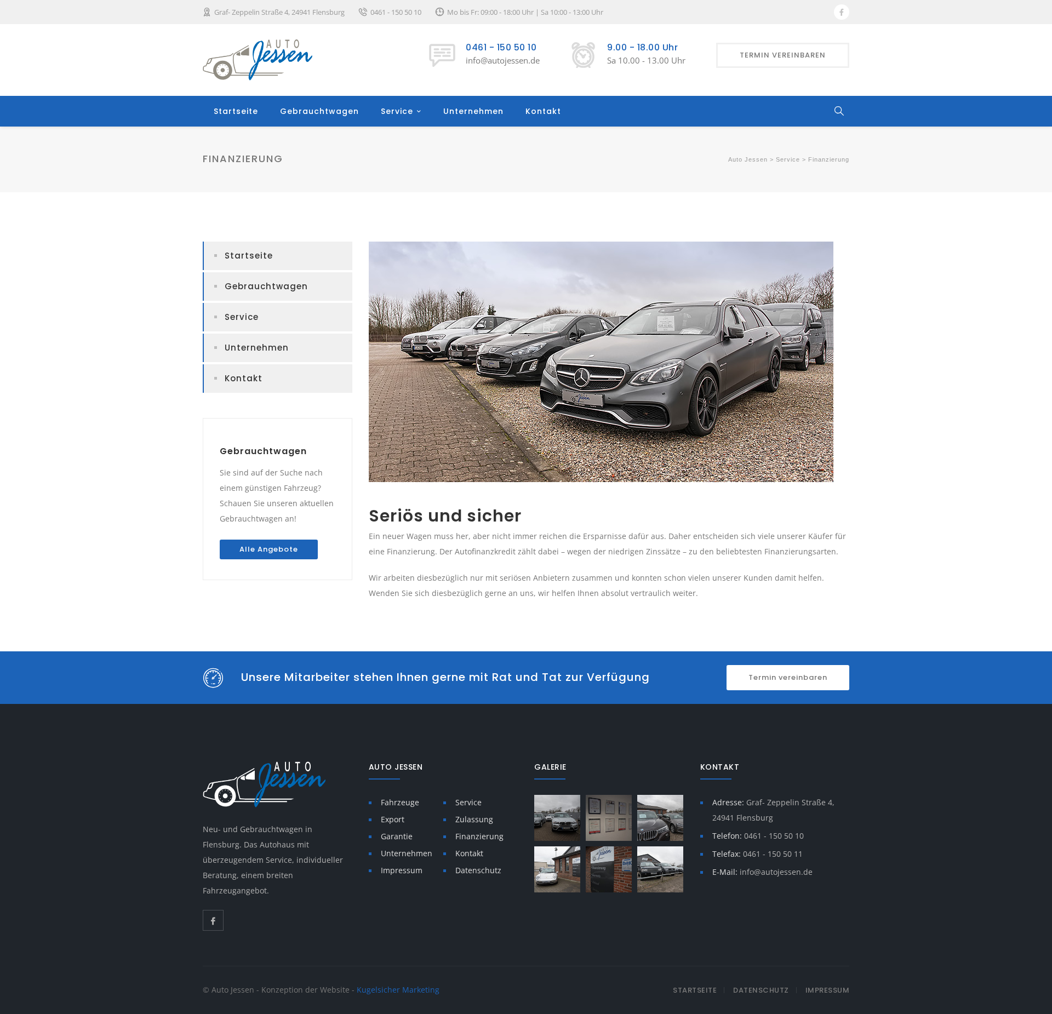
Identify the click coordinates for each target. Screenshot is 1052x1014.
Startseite (236, 111)
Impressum (401, 870)
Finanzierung (479, 836)
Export (392, 819)
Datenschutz (478, 870)
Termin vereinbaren (787, 677)
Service (397, 111)
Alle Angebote (268, 549)
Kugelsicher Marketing (398, 989)
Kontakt (543, 111)
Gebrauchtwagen (319, 111)
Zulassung (474, 819)
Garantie (397, 836)
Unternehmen (473, 111)
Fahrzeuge (400, 802)
